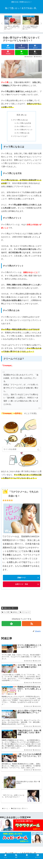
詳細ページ (22, 577)
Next (41, 23)
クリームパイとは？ (20, 136)
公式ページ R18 (21, 584)
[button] (38, 449)
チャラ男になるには (20, 120)
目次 (18, 115)
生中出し (15, 612)
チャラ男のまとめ (23, 133)
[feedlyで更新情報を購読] (11, 623)
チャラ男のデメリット (25, 130)
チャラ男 (6, 612)
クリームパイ (26, 612)
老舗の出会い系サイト (10, 608)
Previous (2, 23)
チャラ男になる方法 (24, 123)
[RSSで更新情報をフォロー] (31, 623)
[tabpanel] (12, 23)
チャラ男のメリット (24, 126)
